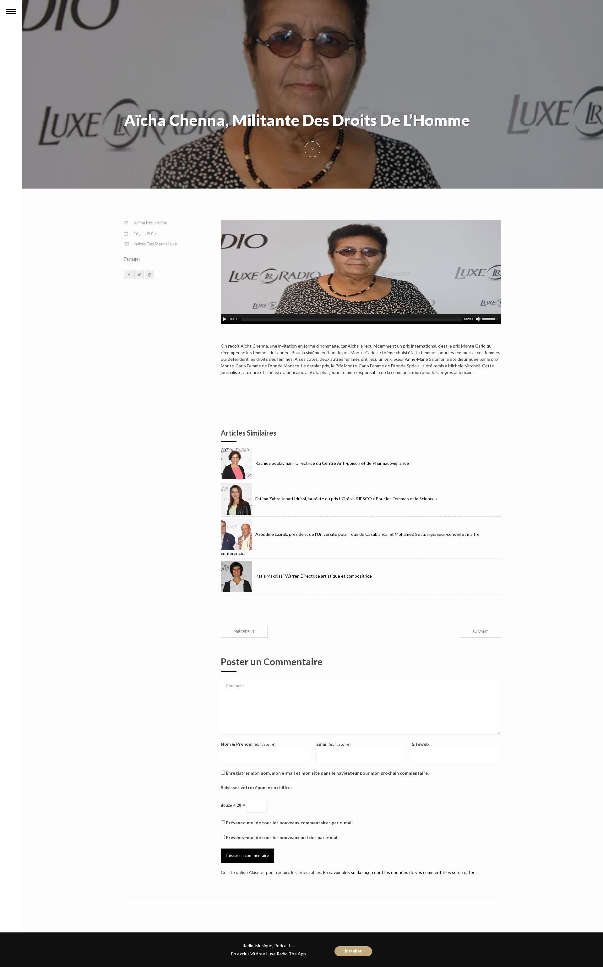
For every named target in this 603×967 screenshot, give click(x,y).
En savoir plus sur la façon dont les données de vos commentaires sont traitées (400, 872)
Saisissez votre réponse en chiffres (257, 787)
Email (333, 744)
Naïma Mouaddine (150, 222)
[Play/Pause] (224, 318)
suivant (480, 631)
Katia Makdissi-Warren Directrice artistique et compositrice (313, 576)
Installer (353, 950)
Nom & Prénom (248, 744)
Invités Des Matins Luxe (155, 243)
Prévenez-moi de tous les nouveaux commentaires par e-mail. (290, 822)
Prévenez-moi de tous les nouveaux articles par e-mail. (283, 837)
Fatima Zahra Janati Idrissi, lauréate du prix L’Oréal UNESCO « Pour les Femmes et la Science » (346, 498)
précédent (244, 631)
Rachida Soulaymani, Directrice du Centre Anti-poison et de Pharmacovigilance (332, 463)
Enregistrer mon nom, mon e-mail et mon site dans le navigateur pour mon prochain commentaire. (327, 773)
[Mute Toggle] (478, 318)
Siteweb (420, 744)
